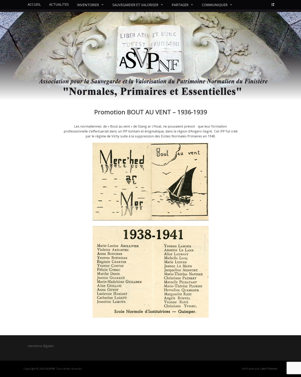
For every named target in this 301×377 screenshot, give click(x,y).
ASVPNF (50, 368)
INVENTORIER (88, 5)
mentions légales (41, 346)
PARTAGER (180, 5)
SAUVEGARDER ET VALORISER (135, 5)
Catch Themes (268, 368)
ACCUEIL (34, 4)
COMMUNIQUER (214, 5)
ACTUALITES (59, 4)
